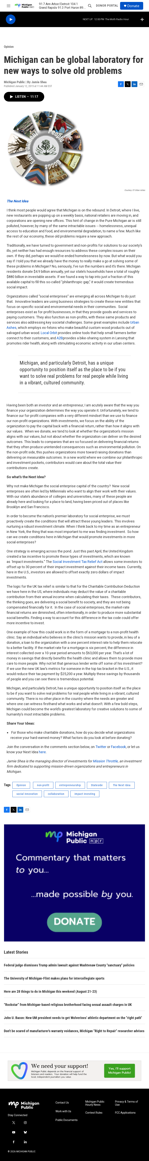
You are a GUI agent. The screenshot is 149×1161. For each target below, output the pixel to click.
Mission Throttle (105, 761)
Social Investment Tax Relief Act (77, 562)
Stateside (97, 785)
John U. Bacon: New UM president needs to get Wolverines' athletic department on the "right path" (73, 1018)
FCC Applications (125, 1112)
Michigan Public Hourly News (94, 1103)
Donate (133, 6)
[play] (11, 19)
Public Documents (66, 1120)
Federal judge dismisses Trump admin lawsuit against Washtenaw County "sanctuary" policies (69, 965)
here (42, 752)
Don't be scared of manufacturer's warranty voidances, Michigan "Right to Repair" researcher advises (74, 1031)
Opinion (9, 47)
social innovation (27, 793)
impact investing (84, 793)
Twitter (100, 747)
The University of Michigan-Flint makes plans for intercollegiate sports (54, 978)
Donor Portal (107, 5)
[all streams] (143, 19)
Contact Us (62, 1102)
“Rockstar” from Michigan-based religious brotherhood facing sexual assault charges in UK (68, 1005)
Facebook (118, 747)
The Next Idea (17, 201)
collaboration (56, 793)
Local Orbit (49, 333)
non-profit (43, 785)
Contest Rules (93, 1112)
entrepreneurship (70, 785)
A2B (60, 338)
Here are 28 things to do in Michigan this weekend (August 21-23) (50, 991)
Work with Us (63, 1111)
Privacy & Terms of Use (126, 1103)
